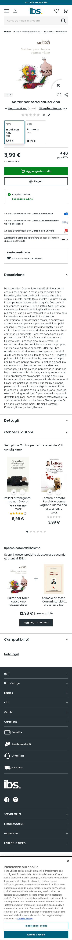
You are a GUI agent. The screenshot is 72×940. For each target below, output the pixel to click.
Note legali (11, 654)
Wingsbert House (50, 108)
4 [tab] (37, 532)
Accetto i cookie (36, 934)
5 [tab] (41, 532)
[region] (36, 898)
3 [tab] (34, 532)
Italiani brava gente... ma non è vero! (18, 499)
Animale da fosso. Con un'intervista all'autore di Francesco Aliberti (53, 600)
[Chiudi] (68, 861)
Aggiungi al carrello (38, 171)
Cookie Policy (25, 918)
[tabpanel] (36, 63)
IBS (17, 161)
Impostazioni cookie (36, 925)
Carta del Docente (42, 213)
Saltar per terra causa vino (18, 600)
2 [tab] (30, 532)
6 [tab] (44, 532)
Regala (38, 181)
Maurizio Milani (17, 108)
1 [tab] (36, 86)
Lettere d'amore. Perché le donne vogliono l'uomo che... (54, 501)
